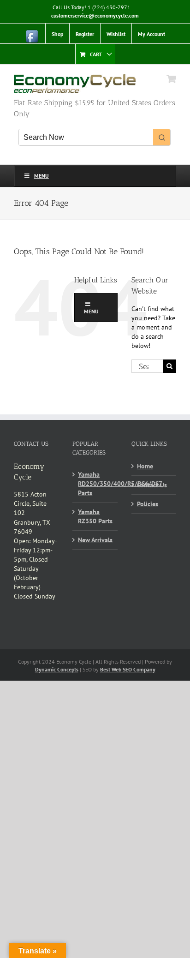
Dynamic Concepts (56, 669)
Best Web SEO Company (127, 669)
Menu (41, 175)
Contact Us (152, 485)
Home (145, 466)
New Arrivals (95, 540)
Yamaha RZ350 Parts (95, 516)
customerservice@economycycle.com (95, 15)
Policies (147, 504)
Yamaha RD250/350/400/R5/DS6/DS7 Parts (95, 483)
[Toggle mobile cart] (171, 79)
